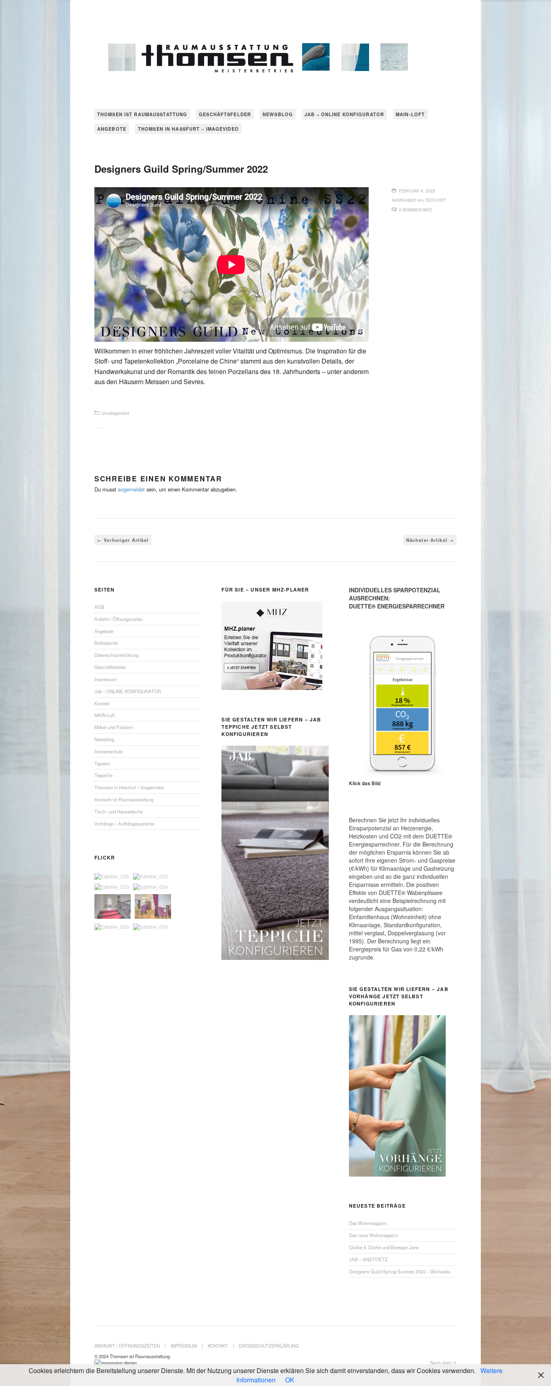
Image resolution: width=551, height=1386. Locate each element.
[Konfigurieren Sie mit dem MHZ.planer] (271, 687)
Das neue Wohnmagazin (373, 1235)
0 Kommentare (415, 210)
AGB (99, 607)
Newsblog (278, 114)
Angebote (111, 128)
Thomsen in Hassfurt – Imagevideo (188, 128)
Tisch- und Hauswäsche (118, 811)
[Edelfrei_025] (150, 876)
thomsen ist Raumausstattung (142, 114)
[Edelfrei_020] (111, 927)
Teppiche (103, 775)
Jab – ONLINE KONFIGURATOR (344, 114)
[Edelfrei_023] (111, 887)
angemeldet (131, 489)
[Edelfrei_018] (150, 927)
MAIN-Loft (410, 114)
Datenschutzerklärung (116, 655)
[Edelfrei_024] (150, 887)
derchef (435, 200)
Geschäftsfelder (225, 114)
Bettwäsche (106, 643)
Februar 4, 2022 (417, 191)
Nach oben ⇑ (443, 1362)
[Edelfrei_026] (111, 876)
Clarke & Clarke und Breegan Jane (384, 1247)
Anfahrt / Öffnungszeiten (118, 619)
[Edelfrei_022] (112, 907)
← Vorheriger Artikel (122, 540)
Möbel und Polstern (113, 727)
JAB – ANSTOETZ (368, 1259)
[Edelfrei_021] (153, 907)
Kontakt (102, 703)
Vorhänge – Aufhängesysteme (124, 823)
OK (289, 1379)
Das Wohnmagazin (368, 1223)
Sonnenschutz (108, 751)
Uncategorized (115, 413)
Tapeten (102, 763)
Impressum (105, 679)
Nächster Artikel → (430, 540)
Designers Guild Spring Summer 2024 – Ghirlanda (399, 1271)
